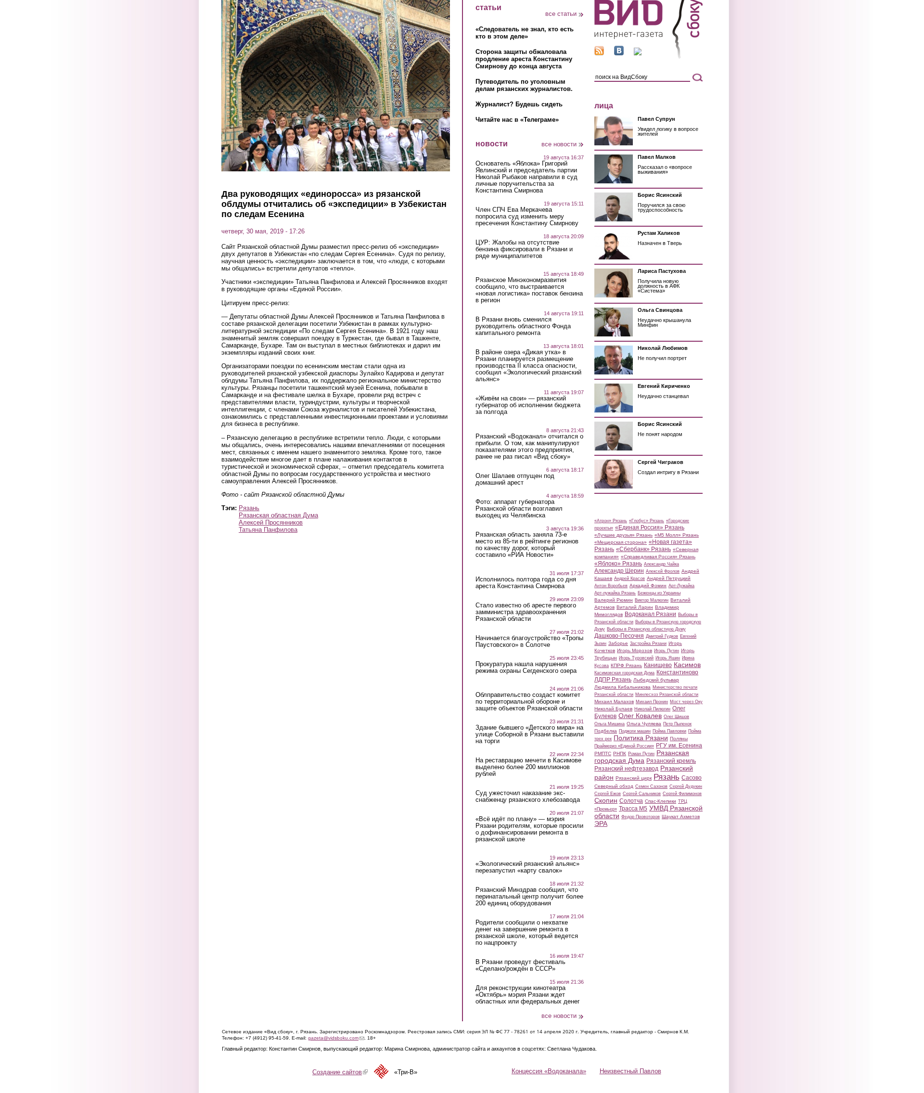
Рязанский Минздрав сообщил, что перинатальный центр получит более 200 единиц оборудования (529, 897)
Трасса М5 (633, 808)
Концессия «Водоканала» (549, 1071)
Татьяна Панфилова (268, 529)
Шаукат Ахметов (681, 816)
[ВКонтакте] (619, 53)
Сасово (691, 777)
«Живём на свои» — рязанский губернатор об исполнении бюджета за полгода (527, 405)
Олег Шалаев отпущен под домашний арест (514, 479)
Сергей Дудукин (685, 786)
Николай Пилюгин (652, 709)
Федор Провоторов (640, 816)
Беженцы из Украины (659, 593)
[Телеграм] (638, 53)
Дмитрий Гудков (662, 636)
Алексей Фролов (663, 571)
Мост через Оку (686, 701)
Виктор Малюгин (651, 600)
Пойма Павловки (669, 731)
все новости (559, 144)
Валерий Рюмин (613, 600)
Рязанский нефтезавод (626, 768)
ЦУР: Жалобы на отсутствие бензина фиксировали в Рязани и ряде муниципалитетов (524, 249)
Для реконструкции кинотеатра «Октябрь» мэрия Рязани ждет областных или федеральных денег (527, 995)
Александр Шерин (619, 570)
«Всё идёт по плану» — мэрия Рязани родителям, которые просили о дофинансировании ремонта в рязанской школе (529, 829)
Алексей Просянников (271, 522)
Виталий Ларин (634, 607)
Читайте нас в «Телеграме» (517, 119)
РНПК (619, 753)
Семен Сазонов (651, 786)
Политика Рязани (641, 738)
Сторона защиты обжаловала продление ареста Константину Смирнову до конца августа (523, 59)
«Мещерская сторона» (620, 542)
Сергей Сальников (642, 793)
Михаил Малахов (614, 701)
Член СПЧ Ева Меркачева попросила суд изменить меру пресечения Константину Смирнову (526, 216)
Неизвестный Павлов (630, 1071)
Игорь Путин (666, 650)
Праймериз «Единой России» (624, 746)
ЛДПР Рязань (612, 679)
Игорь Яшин (667, 658)
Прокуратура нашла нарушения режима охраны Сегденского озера (526, 667)
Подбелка (605, 730)
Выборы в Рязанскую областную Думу (646, 629)
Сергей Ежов (607, 793)
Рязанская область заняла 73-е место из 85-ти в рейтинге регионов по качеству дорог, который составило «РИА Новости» (526, 544)
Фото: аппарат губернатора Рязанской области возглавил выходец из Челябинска (519, 509)
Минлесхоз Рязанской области (666, 694)
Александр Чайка (661, 564)
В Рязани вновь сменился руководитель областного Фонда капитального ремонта (523, 326)
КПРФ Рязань (626, 665)
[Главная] (648, 57)
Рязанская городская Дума (641, 756)
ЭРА (600, 823)
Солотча (631, 800)
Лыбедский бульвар (656, 679)
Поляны (679, 738)
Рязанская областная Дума (278, 515)
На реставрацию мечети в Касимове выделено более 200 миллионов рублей (528, 767)
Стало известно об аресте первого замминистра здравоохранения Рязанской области (525, 612)
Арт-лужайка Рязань (615, 593)
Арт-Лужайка (681, 585)
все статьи (561, 13)
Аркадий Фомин (648, 585)
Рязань (249, 508)
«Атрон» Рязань (610, 520)
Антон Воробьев (611, 585)
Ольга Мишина (609, 723)
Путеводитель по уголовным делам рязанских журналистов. (524, 85)
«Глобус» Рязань (646, 520)
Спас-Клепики (660, 801)
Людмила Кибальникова (622, 687)
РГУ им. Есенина (679, 745)
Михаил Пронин (652, 701)
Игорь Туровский (636, 658)
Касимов (687, 665)
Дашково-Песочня (619, 635)
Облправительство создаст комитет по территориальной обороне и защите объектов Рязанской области (528, 702)
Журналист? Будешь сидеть (519, 104)
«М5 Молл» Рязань (676, 535)
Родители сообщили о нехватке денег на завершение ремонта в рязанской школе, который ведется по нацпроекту (526, 932)
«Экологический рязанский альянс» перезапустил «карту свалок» (527, 867)
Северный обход (613, 786)
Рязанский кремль (671, 761)
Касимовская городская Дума (624, 672)
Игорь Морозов (634, 650)
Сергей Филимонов (682, 793)
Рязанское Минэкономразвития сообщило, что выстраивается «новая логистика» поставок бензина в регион (529, 290)
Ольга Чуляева (644, 723)
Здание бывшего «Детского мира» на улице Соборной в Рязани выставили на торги (529, 734)
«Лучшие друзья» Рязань (623, 535)
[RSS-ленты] (599, 53)
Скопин (605, 800)
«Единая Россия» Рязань (649, 527)
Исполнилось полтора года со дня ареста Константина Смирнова (525, 583)
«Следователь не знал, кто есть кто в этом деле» (524, 33)
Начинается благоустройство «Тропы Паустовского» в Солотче (529, 641)
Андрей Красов (629, 578)
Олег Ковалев (640, 716)
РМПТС (602, 753)
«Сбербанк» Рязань (643, 549)
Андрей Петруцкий (669, 578)
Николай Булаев (613, 708)
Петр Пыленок (677, 723)
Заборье (618, 643)
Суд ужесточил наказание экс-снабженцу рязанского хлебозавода (527, 796)
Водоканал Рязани (650, 614)
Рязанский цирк (634, 778)
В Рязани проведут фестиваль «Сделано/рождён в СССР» (520, 965)
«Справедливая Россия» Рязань (658, 556)
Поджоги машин (635, 731)
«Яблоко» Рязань (618, 563)
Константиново (677, 672)
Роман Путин (641, 753)
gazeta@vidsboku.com (336, 1038)
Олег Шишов (676, 716)
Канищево (658, 665)
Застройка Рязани (648, 643)
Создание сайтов (340, 1072)
